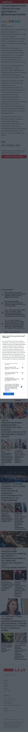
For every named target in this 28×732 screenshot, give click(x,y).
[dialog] (14, 366)
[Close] (24, 336)
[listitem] (14, 364)
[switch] (22, 367)
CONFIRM (8, 393)
